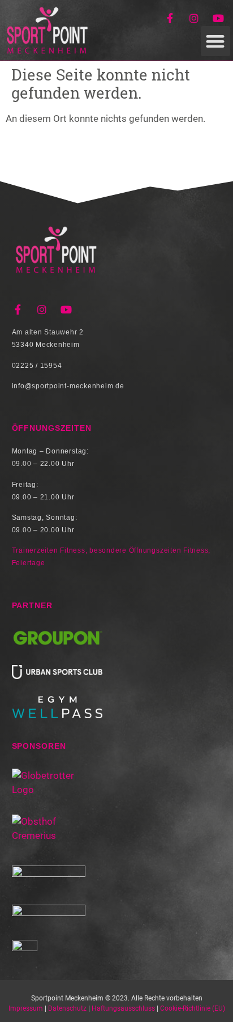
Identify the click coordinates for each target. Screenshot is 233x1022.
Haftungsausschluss (123, 1008)
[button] (216, 41)
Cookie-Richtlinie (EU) (192, 1008)
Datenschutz (67, 1008)
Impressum (25, 1008)
